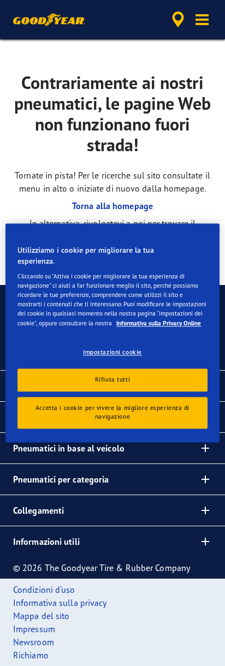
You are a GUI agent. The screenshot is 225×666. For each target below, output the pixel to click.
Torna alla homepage (112, 205)
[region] (112, 332)
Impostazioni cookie (112, 352)
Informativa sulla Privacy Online (158, 323)
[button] (202, 19)
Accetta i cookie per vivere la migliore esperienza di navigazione (112, 413)
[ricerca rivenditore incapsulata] (178, 19)
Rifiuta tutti (112, 380)
